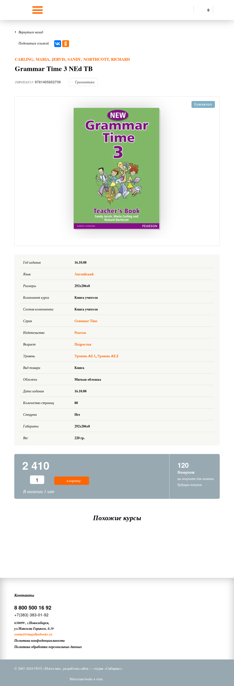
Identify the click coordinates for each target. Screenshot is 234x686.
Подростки (82, 344)
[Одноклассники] (65, 43)
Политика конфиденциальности (39, 640)
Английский (84, 274)
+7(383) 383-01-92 (31, 615)
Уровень (85, 356)
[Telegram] (143, 679)
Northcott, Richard (106, 59)
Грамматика (84, 82)
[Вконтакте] (113, 679)
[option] (117, 169)
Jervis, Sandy (66, 59)
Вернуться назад (31, 32)
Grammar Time (85, 320)
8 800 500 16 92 (32, 607)
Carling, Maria (32, 59)
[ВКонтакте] (57, 43)
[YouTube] (157, 679)
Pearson (80, 332)
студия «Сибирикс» (108, 668)
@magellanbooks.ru (38, 634)
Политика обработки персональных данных (48, 646)
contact (19, 634)
